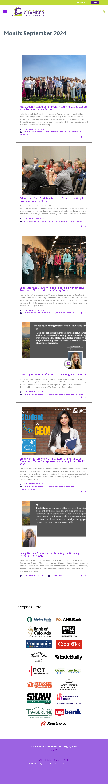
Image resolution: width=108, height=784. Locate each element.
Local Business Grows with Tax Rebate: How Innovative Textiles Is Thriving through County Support (52, 289)
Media (66, 760)
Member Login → (83, 2)
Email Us (54, 750)
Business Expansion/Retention (41, 221)
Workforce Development (67, 132)
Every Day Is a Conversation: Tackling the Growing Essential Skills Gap (49, 554)
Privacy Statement (55, 760)
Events (47, 132)
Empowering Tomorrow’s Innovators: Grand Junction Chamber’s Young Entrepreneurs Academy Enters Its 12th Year (53, 461)
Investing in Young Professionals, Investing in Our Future (53, 374)
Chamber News (29, 132)
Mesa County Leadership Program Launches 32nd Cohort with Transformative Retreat (53, 108)
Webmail (42, 760)
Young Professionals (78, 394)
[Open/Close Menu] (5, 11)
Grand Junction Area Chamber (34, 129)
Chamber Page (39, 132)
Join (95, 2)
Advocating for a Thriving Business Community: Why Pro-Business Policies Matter (53, 200)
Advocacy (27, 221)
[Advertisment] (39, 619)
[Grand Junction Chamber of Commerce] (57, 11)
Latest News (54, 132)
